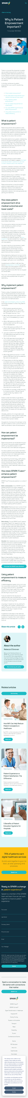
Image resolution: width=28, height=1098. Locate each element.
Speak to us (14, 872)
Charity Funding (14, 1017)
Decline (14, 1092)
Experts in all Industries (14, 1020)
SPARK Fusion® (14, 1004)
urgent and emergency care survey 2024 (15, 302)
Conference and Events (14, 1036)
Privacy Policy (14, 962)
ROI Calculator (14, 1044)
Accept (14, 1088)
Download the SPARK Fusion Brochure (14, 566)
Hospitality (14, 1030)
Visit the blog (14, 693)
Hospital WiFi (14, 1014)
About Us (14, 1047)
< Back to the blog (6, 12)
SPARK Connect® (14, 1007)
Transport (14, 1023)
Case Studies (14, 1051)
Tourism (14, 1033)
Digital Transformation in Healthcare (14, 1010)
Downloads (14, 1054)
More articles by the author (14, 667)
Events (14, 1041)
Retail (14, 1026)
